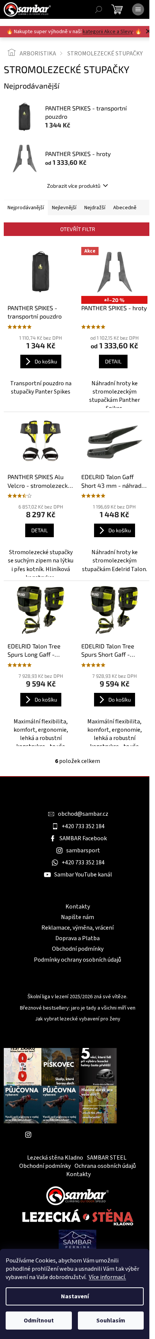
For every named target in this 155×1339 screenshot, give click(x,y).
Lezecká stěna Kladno (55, 1158)
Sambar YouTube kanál (83, 874)
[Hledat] (98, 9)
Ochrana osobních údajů (105, 1166)
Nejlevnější (64, 207)
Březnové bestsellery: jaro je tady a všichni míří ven (77, 1008)
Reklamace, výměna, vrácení (77, 928)
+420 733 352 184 (83, 826)
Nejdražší (94, 207)
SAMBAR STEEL (106, 1158)
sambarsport (83, 850)
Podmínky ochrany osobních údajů (77, 960)
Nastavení (75, 1296)
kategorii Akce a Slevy (108, 31)
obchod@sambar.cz (83, 814)
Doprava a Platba (77, 938)
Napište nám (77, 917)
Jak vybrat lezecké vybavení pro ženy (77, 1019)
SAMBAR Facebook (83, 838)
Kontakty (77, 906)
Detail (113, 361)
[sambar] (77, 1195)
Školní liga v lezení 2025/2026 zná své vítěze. (77, 996)
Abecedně (125, 207)
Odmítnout (39, 1320)
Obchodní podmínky (77, 949)
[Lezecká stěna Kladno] (77, 1217)
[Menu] (138, 9)
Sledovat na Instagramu (66, 1135)
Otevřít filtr (77, 229)
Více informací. (107, 1277)
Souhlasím (110, 1320)
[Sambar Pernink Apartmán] (77, 1239)
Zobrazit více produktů (73, 185)
